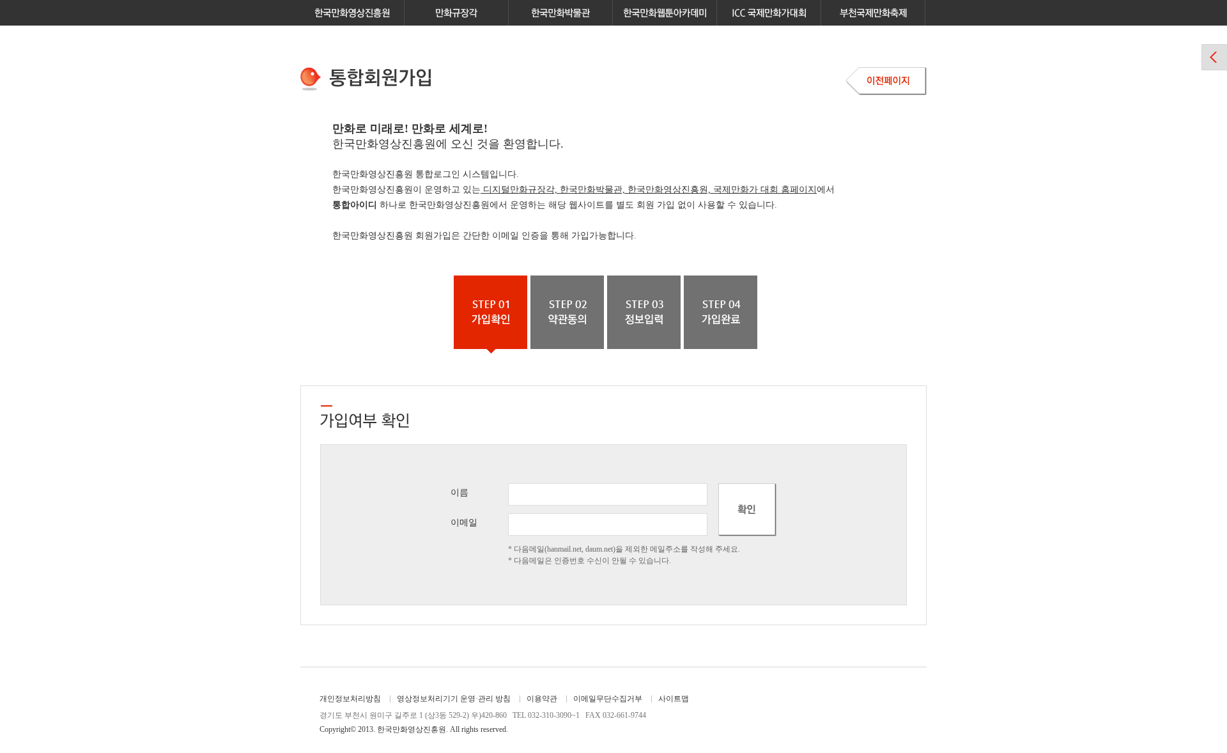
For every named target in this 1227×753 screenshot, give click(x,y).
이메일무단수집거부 (607, 698)
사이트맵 (673, 698)
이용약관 (542, 698)
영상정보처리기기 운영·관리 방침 (454, 698)
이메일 (464, 522)
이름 (459, 492)
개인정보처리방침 (350, 698)
